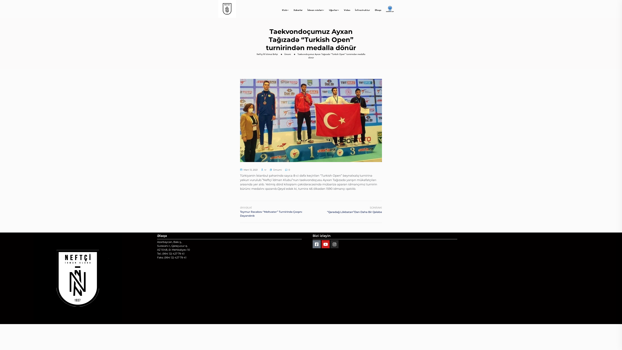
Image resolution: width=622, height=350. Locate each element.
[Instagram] (334, 244)
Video (347, 10)
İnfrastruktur (362, 10)
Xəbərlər (298, 10)
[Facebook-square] (317, 244)
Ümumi (277, 169)
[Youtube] (326, 244)
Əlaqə (378, 10)
